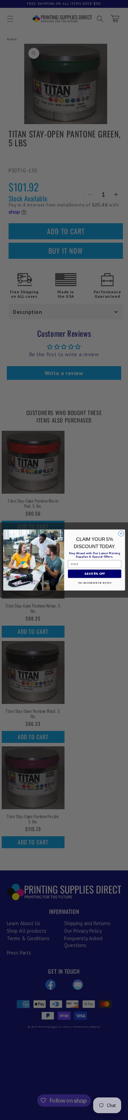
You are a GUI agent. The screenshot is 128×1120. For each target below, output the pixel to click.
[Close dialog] (121, 533)
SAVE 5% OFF (94, 574)
